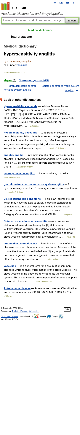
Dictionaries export (9, 316)
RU (54, 2)
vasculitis (21, 64)
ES (68, 2)
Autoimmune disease (17, 288)
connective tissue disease (20, 243)
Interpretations (21, 36)
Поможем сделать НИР (34, 80)
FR (74, 2)
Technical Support (20, 311)
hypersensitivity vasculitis (20, 132)
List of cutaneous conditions (22, 198)
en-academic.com (14, 6)
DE (61, 2)
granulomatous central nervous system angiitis (34, 184)
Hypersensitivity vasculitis (20, 106)
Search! (71, 20)
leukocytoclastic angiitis (19, 173)
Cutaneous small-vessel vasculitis (25, 221)
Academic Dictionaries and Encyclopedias (32, 14)
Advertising (34, 311)
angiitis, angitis (13, 154)
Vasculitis (10, 265)
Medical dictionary (40, 30)
